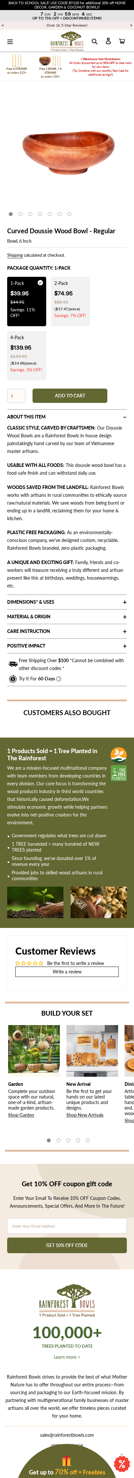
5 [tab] (50, 214)
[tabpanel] (67, 151)
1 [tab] (11, 214)
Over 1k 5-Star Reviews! (67, 25)
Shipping (15, 255)
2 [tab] (20, 214)
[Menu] (10, 40)
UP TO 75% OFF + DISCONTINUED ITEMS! (67, 18)
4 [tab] (40, 214)
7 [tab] (69, 214)
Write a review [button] (67, 971)
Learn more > (67, 1357)
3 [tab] (30, 214)
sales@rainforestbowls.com (67, 1435)
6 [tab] (59, 214)
